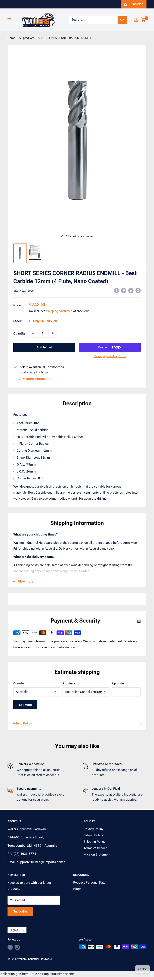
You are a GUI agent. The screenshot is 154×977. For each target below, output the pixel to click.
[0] (143, 19)
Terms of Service (95, 848)
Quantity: (19, 333)
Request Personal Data (89, 882)
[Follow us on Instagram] (17, 947)
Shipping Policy (94, 841)
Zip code (118, 683)
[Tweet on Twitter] (131, 290)
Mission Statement (97, 854)
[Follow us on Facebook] (10, 947)
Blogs (77, 889)
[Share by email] (138, 290)
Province (69, 683)
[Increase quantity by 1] (53, 333)
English (14, 930)
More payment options (110, 356)
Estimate (25, 705)
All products (26, 38)
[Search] (122, 20)
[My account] (136, 20)
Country (19, 683)
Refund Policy (22, 723)
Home (11, 38)
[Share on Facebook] (116, 290)
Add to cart (44, 347)
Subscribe (136, 4)
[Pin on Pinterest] (123, 290)
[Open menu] (9, 19)
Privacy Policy (93, 829)
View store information (35, 379)
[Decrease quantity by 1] (33, 333)
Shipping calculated (59, 311)
